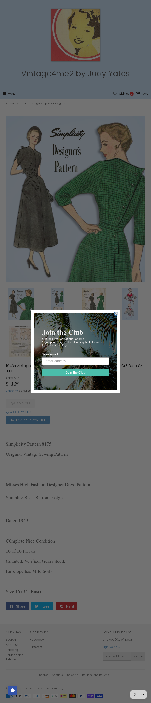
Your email (50, 354)
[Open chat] (12, 690)
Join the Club (76, 372)
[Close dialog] (116, 314)
